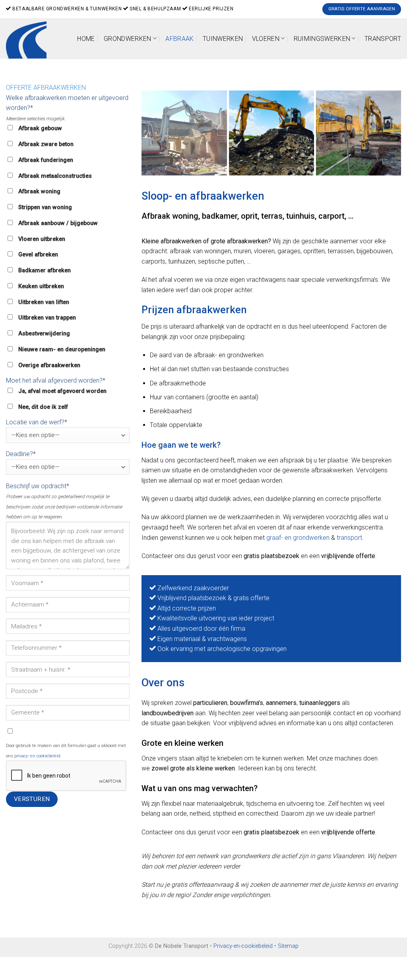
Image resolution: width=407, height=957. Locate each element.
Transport (382, 38)
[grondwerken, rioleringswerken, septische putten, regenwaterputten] (184, 133)
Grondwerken (127, 38)
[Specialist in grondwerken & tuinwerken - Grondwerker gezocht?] (29, 38)
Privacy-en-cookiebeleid (243, 946)
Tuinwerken (223, 38)
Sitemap (288, 946)
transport (349, 537)
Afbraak (179, 38)
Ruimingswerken (322, 38)
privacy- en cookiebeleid (37, 756)
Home (86, 38)
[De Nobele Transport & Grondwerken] (271, 133)
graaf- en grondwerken (297, 537)
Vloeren (265, 38)
